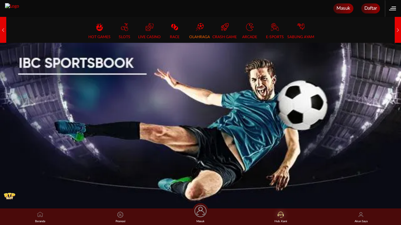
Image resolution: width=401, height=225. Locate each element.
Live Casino (149, 37)
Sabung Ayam (300, 37)
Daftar (370, 8)
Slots (124, 37)
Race (175, 37)
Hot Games (99, 37)
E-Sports (275, 37)
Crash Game (224, 37)
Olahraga (199, 37)
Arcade (249, 37)
